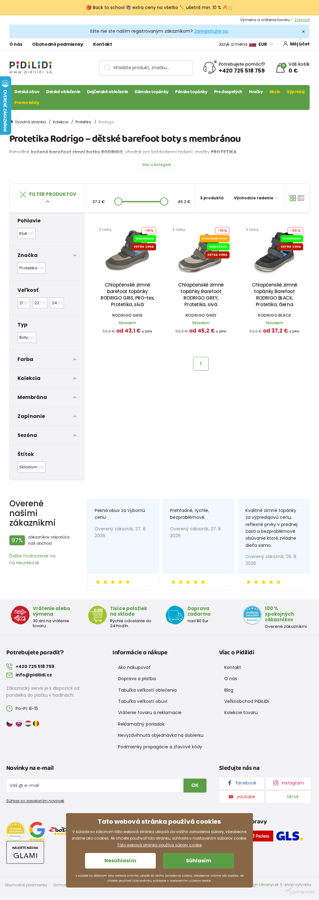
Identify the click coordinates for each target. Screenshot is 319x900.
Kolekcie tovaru (241, 712)
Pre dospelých (228, 92)
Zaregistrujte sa (211, 31)
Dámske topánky (152, 92)
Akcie (274, 92)
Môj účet (300, 44)
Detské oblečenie (63, 92)
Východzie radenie (254, 198)
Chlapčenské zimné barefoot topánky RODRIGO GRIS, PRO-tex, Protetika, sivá (127, 295)
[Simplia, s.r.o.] (299, 891)
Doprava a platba (137, 678)
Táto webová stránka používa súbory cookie (159, 845)
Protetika (83, 122)
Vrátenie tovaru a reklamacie (150, 712)
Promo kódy (26, 103)
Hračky (256, 92)
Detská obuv (27, 92)
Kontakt (102, 44)
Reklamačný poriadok (141, 724)
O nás (15, 44)
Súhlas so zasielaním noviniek (35, 800)
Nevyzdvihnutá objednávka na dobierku (160, 735)
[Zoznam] (301, 198)
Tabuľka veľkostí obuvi (142, 701)
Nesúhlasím (120, 860)
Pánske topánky (191, 92)
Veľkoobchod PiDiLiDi (246, 701)
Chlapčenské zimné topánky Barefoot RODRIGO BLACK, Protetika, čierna (274, 295)
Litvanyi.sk (269, 884)
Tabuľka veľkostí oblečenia (147, 690)
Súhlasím (198, 860)
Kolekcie (60, 122)
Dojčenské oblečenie (107, 92)
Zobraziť (302, 19)
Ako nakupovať (134, 667)
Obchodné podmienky (57, 44)
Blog (228, 690)
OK (195, 785)
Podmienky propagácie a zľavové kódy (160, 747)
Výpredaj (296, 92)
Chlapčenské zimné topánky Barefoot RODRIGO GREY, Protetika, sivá (201, 295)
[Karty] (292, 198)
